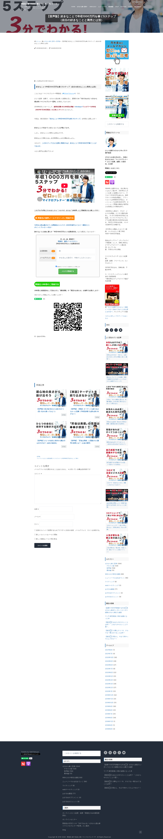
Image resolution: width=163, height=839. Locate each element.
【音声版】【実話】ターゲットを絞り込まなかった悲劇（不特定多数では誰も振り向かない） (84, 411)
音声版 (63, 415)
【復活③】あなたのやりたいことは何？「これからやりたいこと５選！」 (116, 624)
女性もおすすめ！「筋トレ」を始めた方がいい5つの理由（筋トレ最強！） (117, 357)
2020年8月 (109, 665)
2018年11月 (109, 721)
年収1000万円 (65, 458)
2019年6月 (109, 718)
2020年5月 (109, 676)
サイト (36, 524)
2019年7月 (108, 714)
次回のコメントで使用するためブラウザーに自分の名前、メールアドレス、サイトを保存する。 (68, 530)
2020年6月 (109, 672)
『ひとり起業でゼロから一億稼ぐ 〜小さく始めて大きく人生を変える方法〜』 (116, 309)
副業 (51, 458)
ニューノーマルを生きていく (115, 578)
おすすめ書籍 (109, 589)
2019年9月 (109, 706)
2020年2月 (109, 687)
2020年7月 (109, 669)
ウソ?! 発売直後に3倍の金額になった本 (118, 771)
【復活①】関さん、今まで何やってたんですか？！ (122, 788)
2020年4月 (109, 680)
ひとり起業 (47, 458)
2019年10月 (109, 702)
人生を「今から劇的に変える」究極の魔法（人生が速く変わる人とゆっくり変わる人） (116, 401)
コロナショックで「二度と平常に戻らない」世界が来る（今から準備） (116, 527)
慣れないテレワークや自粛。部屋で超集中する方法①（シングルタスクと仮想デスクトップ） (116, 379)
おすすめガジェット (112, 597)
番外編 (109, 570)
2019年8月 (109, 710)
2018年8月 (109, 729)
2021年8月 (109, 650)
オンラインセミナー (69, 819)
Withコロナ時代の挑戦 (112, 574)
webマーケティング (112, 585)
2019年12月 (109, 695)
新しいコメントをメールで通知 (46, 534)
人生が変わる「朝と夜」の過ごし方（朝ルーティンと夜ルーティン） (116, 550)
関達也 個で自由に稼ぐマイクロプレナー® (39, 4)
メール (37, 517)
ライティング (109, 582)
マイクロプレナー (56, 458)
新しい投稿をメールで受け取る (46, 539)
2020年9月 (109, 661)
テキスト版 (110, 566)
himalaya (78, 107)
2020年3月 (109, 684)
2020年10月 (109, 657)
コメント (38, 474)
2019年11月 (109, 699)
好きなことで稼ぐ (74, 458)
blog (64, 830)
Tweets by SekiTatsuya (30, 752)
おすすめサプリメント (112, 593)
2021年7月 (108, 654)
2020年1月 (109, 691)
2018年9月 (109, 725)
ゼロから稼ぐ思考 (111, 563)
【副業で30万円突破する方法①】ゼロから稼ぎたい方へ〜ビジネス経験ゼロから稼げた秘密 (117, 610)
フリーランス (40, 458)
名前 (36, 509)
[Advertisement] (67, 64)
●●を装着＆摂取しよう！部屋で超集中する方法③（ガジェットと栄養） (117, 505)
